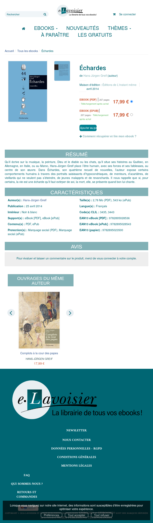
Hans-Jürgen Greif (95, 76)
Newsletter (76, 430)
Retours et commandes (27, 495)
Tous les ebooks (27, 51)
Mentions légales (76, 466)
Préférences (51, 515)
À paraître (55, 34)
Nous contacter (76, 440)
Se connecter (127, 14)
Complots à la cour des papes (39, 353)
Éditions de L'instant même (119, 85)
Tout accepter (76, 515)
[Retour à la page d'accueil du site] (76, 11)
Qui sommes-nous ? (27, 484)
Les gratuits (95, 34)
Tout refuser (101, 515)
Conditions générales (76, 457)
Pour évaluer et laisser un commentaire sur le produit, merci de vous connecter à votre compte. (77, 258)
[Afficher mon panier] (114, 14)
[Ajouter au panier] (88, 128)
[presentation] (11, 312)
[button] (28, 91)
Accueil (9, 51)
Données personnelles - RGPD (76, 448)
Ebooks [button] (45, 27)
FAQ (27, 475)
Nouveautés (82, 27)
